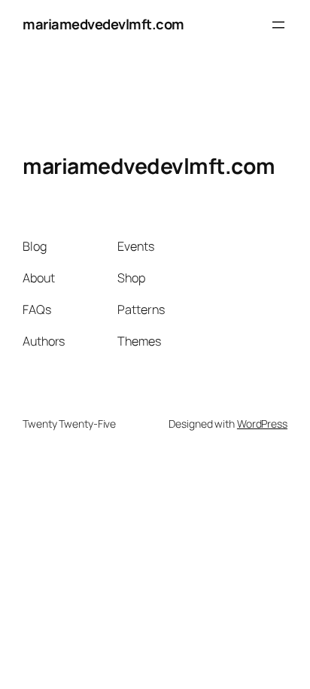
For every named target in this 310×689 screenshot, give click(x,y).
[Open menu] (278, 25)
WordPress (262, 423)
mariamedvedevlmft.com (103, 24)
